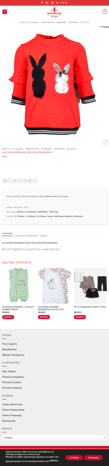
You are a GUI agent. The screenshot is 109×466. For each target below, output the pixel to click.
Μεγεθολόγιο (9, 349)
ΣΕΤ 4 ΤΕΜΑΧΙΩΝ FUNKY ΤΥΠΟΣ (90, 307)
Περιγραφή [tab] (7, 236)
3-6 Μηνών (30, 216)
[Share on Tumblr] (35, 180)
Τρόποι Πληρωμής (12, 415)
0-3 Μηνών (20, 216)
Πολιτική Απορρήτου (13, 376)
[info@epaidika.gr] (47, 3)
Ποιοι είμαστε (9, 343)
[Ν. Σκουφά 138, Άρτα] (42, 3)
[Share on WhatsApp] (4, 180)
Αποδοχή (74, 457)
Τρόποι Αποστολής (12, 404)
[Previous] (2, 296)
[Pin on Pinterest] (30, 180)
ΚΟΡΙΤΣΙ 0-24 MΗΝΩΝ (29, 22)
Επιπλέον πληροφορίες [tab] (26, 236)
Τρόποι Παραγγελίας (13, 409)
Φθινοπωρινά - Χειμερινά (53, 22)
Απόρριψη (93, 457)
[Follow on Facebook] (61, 3)
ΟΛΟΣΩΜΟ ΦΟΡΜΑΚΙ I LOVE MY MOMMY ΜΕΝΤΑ (18, 308)
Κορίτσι (50, 216)
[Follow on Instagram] (63, 3)
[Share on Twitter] (15, 180)
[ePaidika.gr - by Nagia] (54, 12)
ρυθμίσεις (53, 460)
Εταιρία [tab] (43, 236)
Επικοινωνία (8, 420)
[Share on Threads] (20, 180)
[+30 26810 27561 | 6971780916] (57, 3)
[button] (4, 11)
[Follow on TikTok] (66, 3)
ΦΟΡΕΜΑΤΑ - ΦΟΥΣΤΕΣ (79, 22)
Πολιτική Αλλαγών (12, 387)
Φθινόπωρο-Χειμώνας (63, 216)
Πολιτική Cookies (11, 382)
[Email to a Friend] (25, 180)
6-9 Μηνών (41, 216)
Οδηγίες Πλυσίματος (13, 354)
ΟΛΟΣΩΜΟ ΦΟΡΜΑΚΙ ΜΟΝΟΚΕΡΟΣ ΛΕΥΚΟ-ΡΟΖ (51, 308)
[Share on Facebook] (10, 180)
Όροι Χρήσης (9, 371)
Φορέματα (78, 216)
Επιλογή (8, 317)
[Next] (107, 296)
